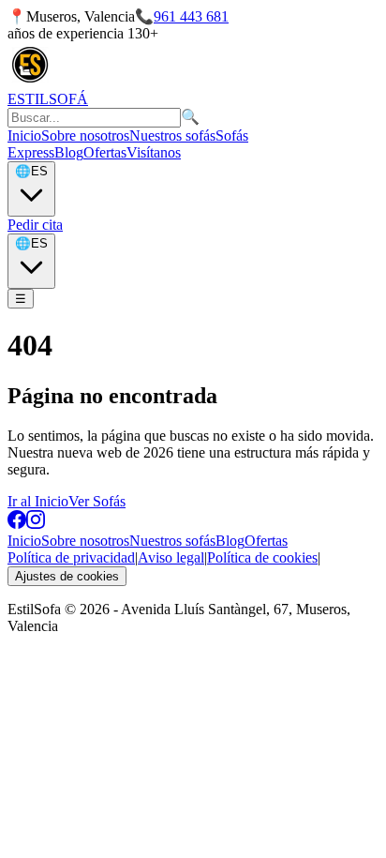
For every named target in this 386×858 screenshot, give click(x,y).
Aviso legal (171, 557)
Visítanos (153, 152)
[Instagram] (35, 524)
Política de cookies (262, 557)
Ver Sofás (97, 501)
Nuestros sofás (172, 135)
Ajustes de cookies (67, 576)
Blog (68, 152)
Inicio (24, 135)
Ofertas (104, 152)
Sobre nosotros (85, 135)
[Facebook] (16, 524)
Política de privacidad (71, 557)
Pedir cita (35, 225)
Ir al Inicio (37, 501)
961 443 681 (191, 16)
